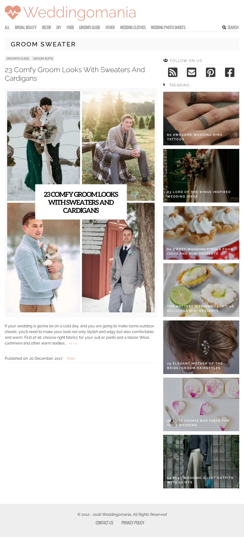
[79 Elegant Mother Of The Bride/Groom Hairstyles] (201, 347)
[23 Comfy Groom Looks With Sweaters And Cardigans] (81, 311)
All (7, 27)
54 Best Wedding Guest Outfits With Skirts (200, 480)
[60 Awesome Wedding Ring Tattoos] (201, 118)
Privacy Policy (133, 523)
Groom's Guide (89, 27)
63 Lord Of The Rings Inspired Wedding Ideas (199, 194)
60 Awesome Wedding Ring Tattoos (195, 137)
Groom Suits (43, 58)
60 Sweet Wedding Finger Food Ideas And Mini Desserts (200, 251)
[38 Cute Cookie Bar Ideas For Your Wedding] (201, 404)
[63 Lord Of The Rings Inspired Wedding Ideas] (201, 176)
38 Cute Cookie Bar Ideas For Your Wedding (198, 423)
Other (110, 27)
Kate (71, 358)
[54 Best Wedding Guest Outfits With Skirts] (201, 461)
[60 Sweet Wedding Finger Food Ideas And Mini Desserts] (201, 233)
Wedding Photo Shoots (168, 27)
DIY (58, 27)
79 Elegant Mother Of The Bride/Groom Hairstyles (195, 366)
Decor (46, 27)
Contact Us (104, 523)
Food (70, 27)
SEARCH (233, 27)
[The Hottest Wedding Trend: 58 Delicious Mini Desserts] (201, 290)
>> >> (73, 343)
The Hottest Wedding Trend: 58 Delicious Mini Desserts (200, 308)
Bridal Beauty (26, 27)
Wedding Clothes (133, 27)
